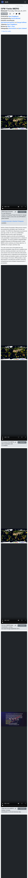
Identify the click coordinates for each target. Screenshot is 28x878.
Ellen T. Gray (11, 26)
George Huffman (22, 22)
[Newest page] (26, 6)
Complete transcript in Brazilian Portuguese (13, 221)
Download (22, 212)
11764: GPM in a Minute (6, 6)
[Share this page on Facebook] (19, 13)
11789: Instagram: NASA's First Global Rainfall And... (19, 6)
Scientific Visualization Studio (6, 2)
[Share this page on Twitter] (16, 13)
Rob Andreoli (12, 28)
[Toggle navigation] (25, 2)
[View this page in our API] (10, 13)
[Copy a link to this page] (13, 13)
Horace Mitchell (15, 18)
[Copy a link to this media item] (15, 212)
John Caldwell (23, 28)
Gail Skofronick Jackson (7, 22)
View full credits (6, 31)
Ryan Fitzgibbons (13, 16)
